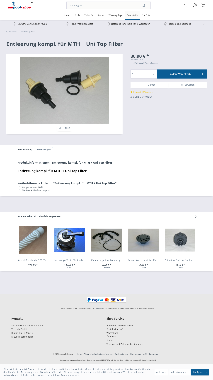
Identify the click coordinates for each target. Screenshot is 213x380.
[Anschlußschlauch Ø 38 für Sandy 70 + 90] (33, 240)
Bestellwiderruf (114, 329)
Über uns (111, 336)
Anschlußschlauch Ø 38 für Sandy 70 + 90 (34, 260)
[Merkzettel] (186, 5)
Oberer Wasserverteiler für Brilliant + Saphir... (144, 260)
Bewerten (189, 84)
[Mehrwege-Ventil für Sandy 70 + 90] (70, 240)
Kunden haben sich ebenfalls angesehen (39, 216)
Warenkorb (112, 332)
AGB (145, 354)
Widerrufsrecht (121, 354)
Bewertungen (45, 148)
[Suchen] (144, 5)
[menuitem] (108, 5)
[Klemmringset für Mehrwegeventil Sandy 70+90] (106, 240)
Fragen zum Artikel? (32, 187)
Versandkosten (100, 308)
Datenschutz (135, 354)
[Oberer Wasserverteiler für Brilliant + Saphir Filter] (143, 240)
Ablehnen (161, 372)
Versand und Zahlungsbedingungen (125, 344)
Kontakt (110, 340)
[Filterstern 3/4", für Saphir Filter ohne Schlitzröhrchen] (180, 240)
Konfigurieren (200, 372)
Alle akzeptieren (179, 372)
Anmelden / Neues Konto (119, 325)
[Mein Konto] (194, 5)
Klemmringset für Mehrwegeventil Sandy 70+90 (107, 260)
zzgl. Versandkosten (148, 63)
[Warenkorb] (203, 5)
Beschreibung (25, 149)
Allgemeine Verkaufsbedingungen (98, 354)
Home (79, 354)
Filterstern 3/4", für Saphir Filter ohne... (181, 260)
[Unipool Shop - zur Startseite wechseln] (20, 5)
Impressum (154, 354)
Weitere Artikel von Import (36, 190)
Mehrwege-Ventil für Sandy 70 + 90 (70, 260)
